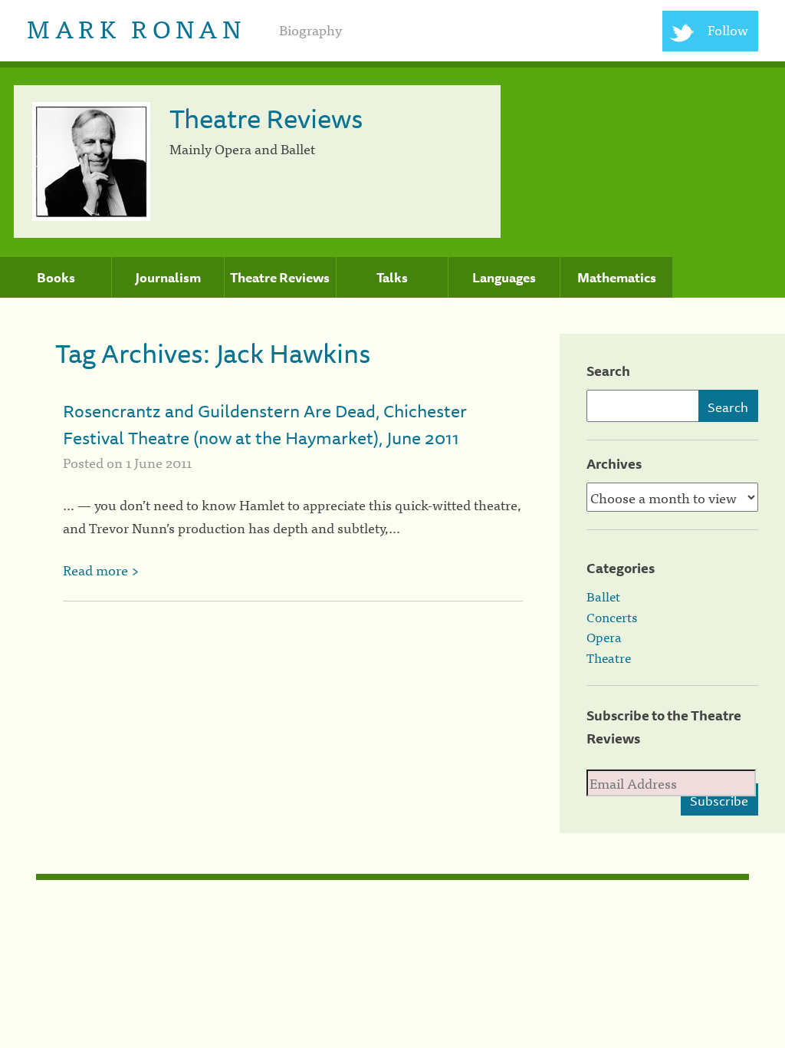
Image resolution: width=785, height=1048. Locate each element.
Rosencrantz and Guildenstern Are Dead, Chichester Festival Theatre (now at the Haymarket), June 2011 (265, 424)
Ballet (603, 596)
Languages (504, 278)
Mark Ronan (136, 27)
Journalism (168, 278)
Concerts (611, 617)
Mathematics (616, 278)
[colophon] (393, 877)
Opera (604, 637)
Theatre (608, 657)
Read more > (101, 570)
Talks (392, 278)
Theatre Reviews (280, 278)
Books (56, 278)
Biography (310, 29)
